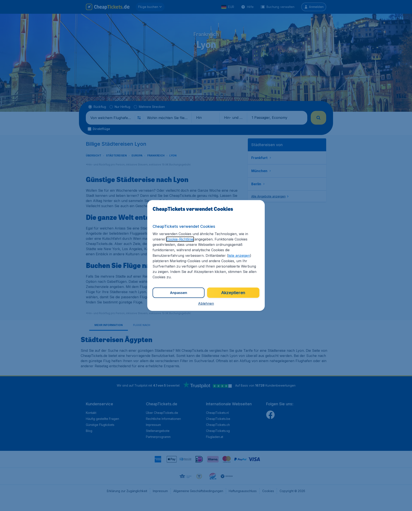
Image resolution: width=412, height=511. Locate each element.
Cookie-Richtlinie (180, 239)
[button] (206, 303)
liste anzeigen (239, 255)
